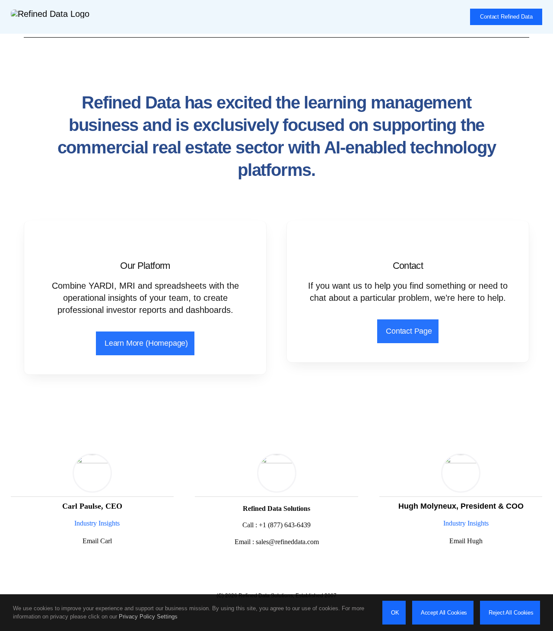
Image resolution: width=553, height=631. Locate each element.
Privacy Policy (137, 616)
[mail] (276, 566)
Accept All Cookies (444, 612)
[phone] (291, 566)
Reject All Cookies (511, 612)
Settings (168, 616)
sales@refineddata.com (287, 541)
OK (395, 612)
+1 (285, 525)
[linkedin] (91, 562)
